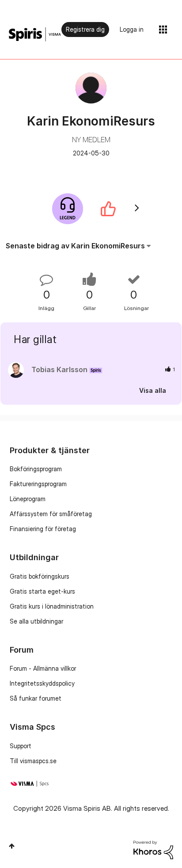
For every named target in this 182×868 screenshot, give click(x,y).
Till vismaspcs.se (33, 761)
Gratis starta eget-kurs (42, 591)
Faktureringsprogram (38, 484)
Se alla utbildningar (36, 621)
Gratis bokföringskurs (39, 576)
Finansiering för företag (43, 528)
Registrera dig (85, 29)
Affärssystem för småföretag (51, 513)
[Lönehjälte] (67, 209)
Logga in (132, 29)
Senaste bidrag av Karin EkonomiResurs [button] (75, 245)
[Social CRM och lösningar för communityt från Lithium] (153, 849)
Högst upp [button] (11, 846)
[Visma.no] (35, 34)
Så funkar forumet (35, 698)
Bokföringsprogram (36, 469)
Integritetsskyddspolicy (42, 683)
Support (20, 746)
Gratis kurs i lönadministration (52, 606)
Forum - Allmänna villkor (43, 668)
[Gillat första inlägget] (108, 209)
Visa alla (152, 390)
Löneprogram (28, 498)
